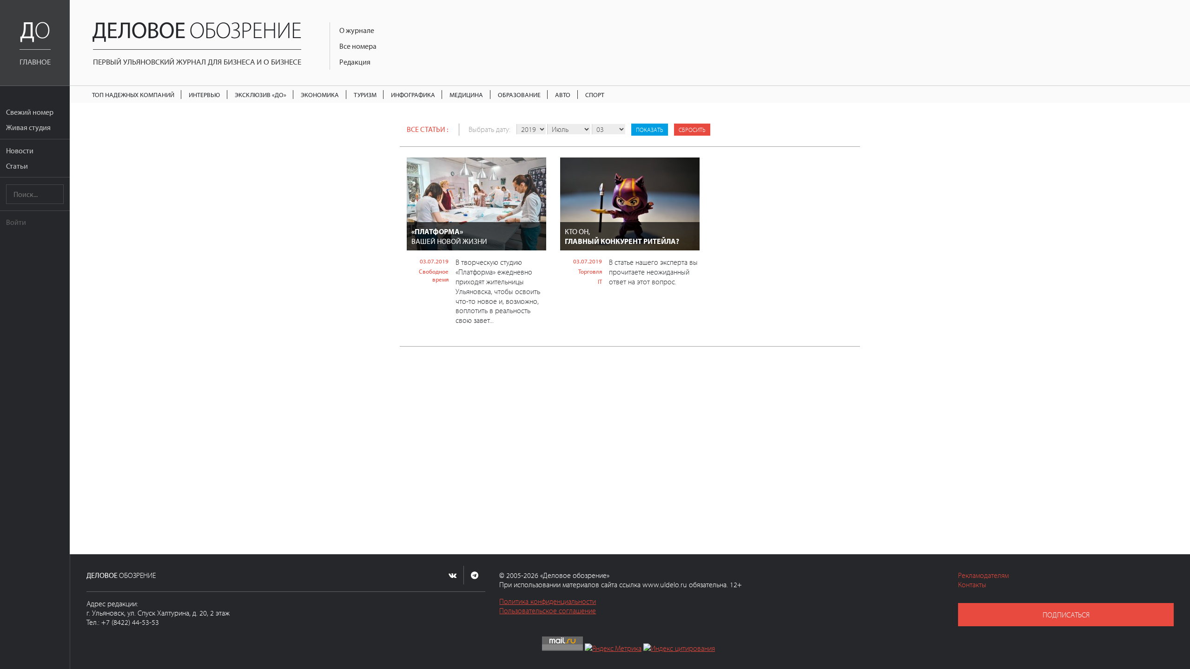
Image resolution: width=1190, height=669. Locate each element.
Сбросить (692, 129)
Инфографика (413, 94)
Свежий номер (29, 112)
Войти (16, 222)
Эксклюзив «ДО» (260, 94)
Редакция (354, 61)
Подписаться (1066, 614)
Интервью (204, 94)
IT (600, 281)
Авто (562, 94)
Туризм (365, 94)
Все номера (358, 46)
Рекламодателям (983, 575)
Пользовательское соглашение (547, 610)
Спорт (594, 94)
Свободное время (434, 275)
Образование (519, 94)
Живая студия (28, 127)
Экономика (320, 94)
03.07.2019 (434, 261)
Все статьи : (427, 129)
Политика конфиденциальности (547, 601)
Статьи (17, 166)
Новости (19, 150)
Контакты (972, 584)
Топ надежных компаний (133, 94)
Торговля (590, 271)
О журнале (356, 30)
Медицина (466, 94)
